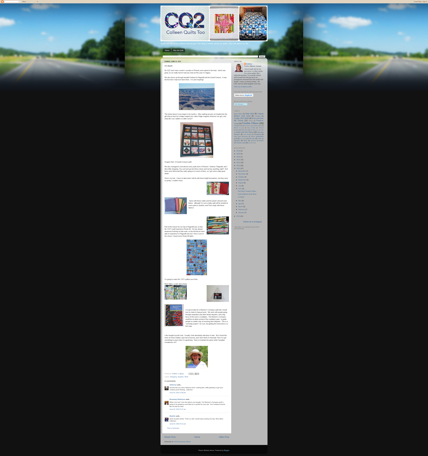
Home (167, 50)
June (240, 188)
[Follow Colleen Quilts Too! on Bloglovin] (243, 96)
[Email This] (189, 374)
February (241, 209)
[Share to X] (194, 374)
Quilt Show (244, 130)
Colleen (249, 64)
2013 (239, 165)
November (242, 174)
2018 (239, 154)
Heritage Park (238, 126)
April (240, 204)
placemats (251, 142)
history (261, 140)
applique (253, 140)
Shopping (173, 377)
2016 (239, 157)
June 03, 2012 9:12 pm (178, 424)
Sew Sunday (247, 134)
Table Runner (250, 138)
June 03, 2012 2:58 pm (178, 392)
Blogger (226, 450)
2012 (239, 168)
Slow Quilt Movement (241, 136)
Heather (172, 416)
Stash (241, 138)
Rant (262, 130)
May (240, 201)
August (241, 183)
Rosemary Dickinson (177, 399)
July (240, 186)
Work (186, 377)
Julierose (173, 385)
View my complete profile (243, 86)
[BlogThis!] (192, 374)
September (242, 180)
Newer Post (170, 437)
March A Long (239, 128)
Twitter (260, 138)
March (240, 206)
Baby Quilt (249, 114)
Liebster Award (257, 126)
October (241, 177)
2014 (239, 162)
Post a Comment (173, 428)
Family (251, 120)
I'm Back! (241, 197)
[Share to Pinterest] (198, 374)
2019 (239, 151)
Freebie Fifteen (250, 123)
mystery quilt (241, 143)
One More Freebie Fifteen (247, 191)
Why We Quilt (178, 50)
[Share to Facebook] (196, 374)
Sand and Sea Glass (244, 132)
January (241, 212)
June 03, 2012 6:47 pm (178, 409)
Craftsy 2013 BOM (241, 118)
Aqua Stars (238, 114)
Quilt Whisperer (254, 130)
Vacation (181, 377)
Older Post (224, 437)
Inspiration (247, 125)
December (242, 171)
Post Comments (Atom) (182, 442)
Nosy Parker (251, 128)
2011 (238, 216)
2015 (239, 160)
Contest (257, 116)
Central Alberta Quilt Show (247, 194)
